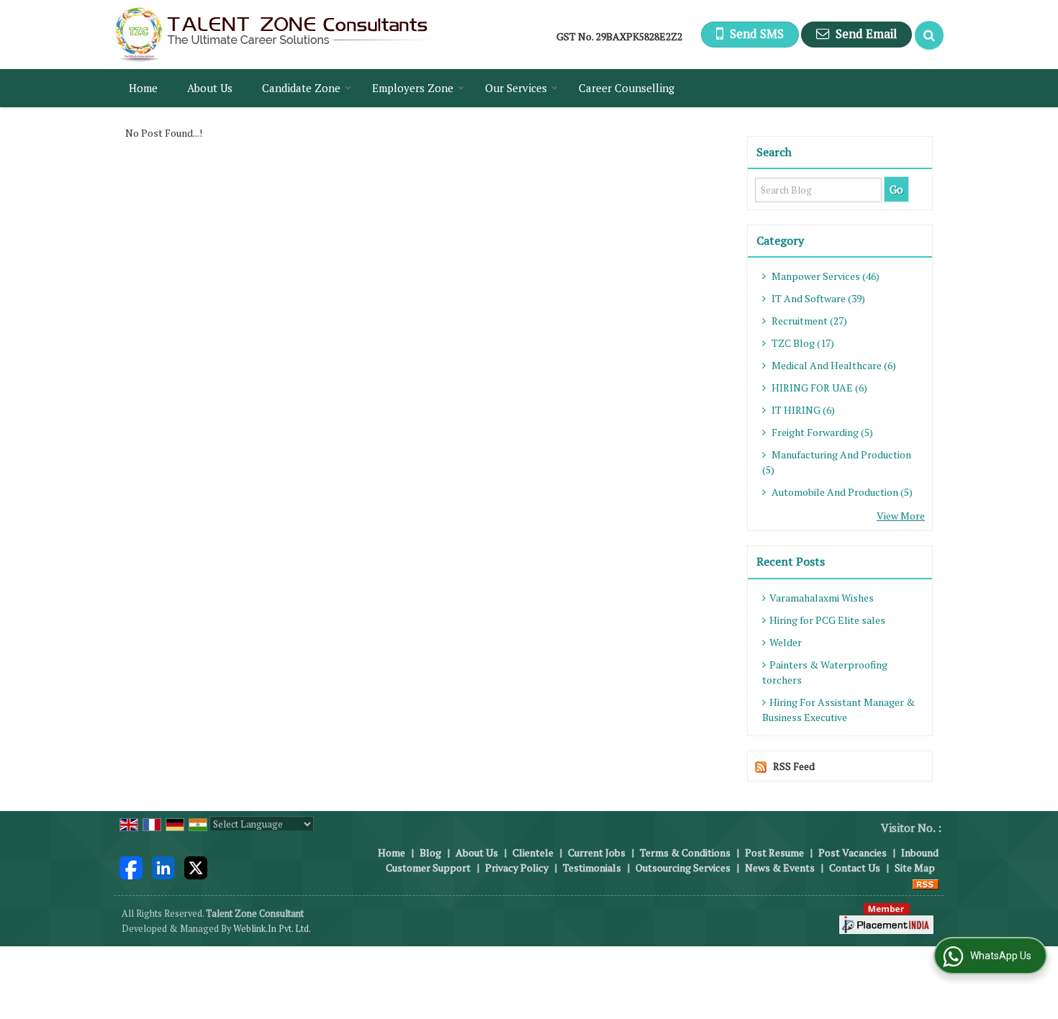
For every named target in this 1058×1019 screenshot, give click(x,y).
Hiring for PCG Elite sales (827, 620)
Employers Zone (412, 88)
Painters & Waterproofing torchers (824, 672)
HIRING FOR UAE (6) (818, 387)
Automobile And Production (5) (841, 492)
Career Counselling (626, 88)
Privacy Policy (516, 867)
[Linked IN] (163, 866)
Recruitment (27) (808, 320)
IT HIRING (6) (802, 410)
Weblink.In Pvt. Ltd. (272, 929)
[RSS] (926, 882)
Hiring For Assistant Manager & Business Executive (838, 709)
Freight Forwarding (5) (821, 432)
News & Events (780, 867)
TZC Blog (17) (801, 343)
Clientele (532, 852)
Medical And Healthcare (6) (832, 365)
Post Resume (774, 852)
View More (901, 515)
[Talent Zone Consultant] (272, 34)
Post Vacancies (852, 852)
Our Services (516, 88)
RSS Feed (794, 766)
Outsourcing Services (683, 867)
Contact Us (854, 867)
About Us (209, 88)
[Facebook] (131, 866)
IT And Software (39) (817, 298)
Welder (785, 642)
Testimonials (592, 867)
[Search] (929, 35)
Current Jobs (596, 852)
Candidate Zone (301, 88)
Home (143, 88)
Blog (430, 852)
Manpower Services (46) (824, 276)
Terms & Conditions (685, 852)
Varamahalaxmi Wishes (821, 597)
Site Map (915, 867)
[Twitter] (195, 866)
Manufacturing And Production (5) (836, 462)
